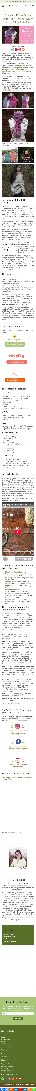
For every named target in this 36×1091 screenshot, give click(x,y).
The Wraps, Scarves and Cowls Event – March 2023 (17, 779)
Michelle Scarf (10, 599)
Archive (3, 1044)
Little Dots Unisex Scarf (14, 572)
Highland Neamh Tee (13, 69)
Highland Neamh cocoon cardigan (15, 71)
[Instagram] (19, 50)
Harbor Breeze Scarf (13, 582)
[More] (23, 50)
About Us (4, 1037)
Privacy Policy (5, 1039)
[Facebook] (12, 50)
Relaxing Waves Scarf (13, 589)
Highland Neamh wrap (24, 68)
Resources (4, 1054)
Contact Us (5, 1035)
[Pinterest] (16, 50)
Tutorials (4, 1056)
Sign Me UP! (18, 1018)
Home (3, 1041)
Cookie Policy (5, 1046)
